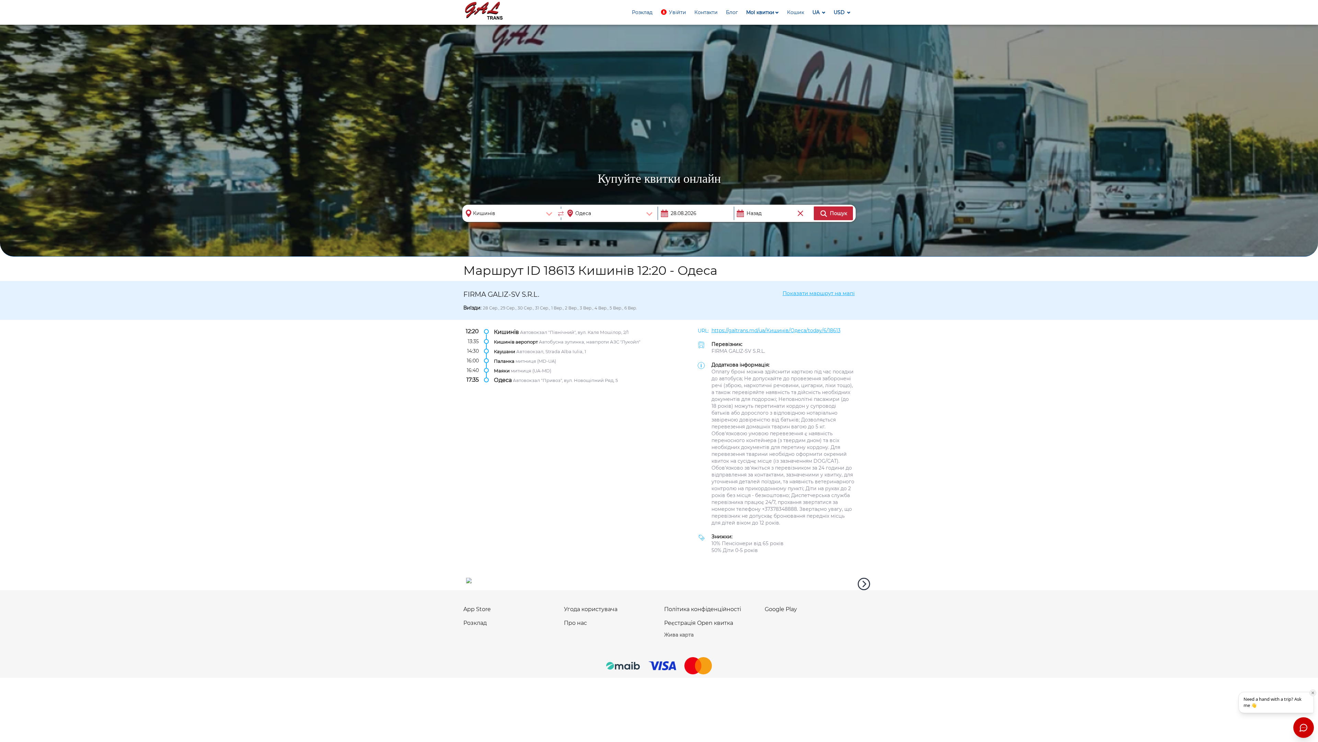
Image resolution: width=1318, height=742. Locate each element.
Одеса (503, 380)
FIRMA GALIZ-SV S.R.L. (738, 351)
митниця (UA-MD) (531, 370)
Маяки (502, 370)
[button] (673, 12)
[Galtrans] (484, 11)
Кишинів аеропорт (516, 341)
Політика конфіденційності (702, 609)
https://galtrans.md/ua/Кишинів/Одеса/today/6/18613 (776, 330)
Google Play (781, 609)
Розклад (475, 623)
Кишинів (506, 331)
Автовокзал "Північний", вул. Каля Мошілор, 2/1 (574, 332)
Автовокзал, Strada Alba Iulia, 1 (551, 351)
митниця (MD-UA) (536, 361)
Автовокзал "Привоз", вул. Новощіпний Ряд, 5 (565, 380)
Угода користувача (590, 609)
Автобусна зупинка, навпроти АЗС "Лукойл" (589, 341)
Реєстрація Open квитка (698, 623)
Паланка (504, 361)
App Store (477, 609)
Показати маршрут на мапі (819, 293)
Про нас (575, 623)
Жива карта (679, 635)
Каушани (504, 351)
